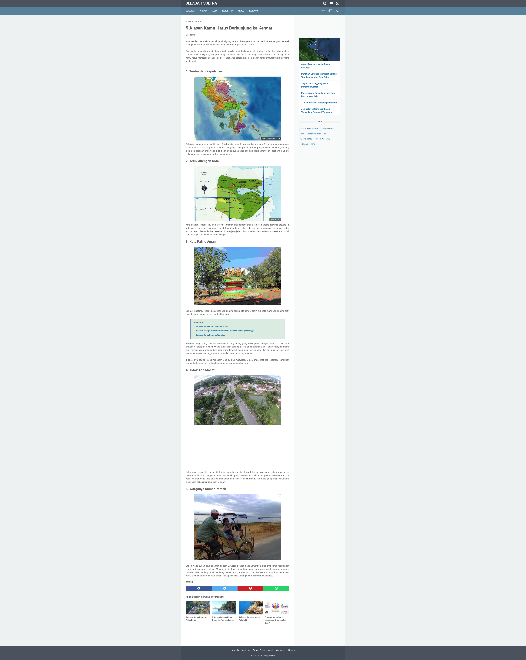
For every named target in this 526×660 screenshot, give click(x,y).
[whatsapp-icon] (337, 3)
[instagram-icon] (324, 3)
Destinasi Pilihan (314, 134)
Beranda (190, 11)
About (270, 650)
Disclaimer (245, 650)
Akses (241, 11)
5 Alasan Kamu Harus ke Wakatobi (210, 335)
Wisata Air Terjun (322, 139)
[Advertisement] (237, 448)
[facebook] (199, 588)
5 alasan (304, 144)
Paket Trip (227, 11)
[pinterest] (250, 588)
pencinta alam (327, 129)
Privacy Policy (259, 650)
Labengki (253, 11)
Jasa (214, 11)
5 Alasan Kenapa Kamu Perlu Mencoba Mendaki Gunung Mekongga (225, 331)
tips (302, 134)
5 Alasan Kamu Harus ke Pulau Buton (212, 326)
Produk (203, 11)
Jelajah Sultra (201, 3)
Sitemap (291, 650)
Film (313, 144)
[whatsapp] (276, 588)
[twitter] (225, 588)
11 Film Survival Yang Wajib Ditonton (319, 102)
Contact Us (280, 650)
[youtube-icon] (331, 3)
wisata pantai (306, 139)
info (326, 134)
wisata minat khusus (309, 129)
